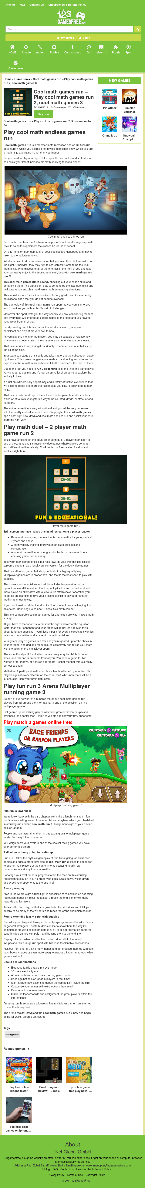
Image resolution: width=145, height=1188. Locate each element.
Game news (15, 68)
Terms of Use (75, 1175)
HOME (12, 52)
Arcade (26, 52)
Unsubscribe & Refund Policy (67, 4)
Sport (129, 52)
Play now (43, 114)
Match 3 (101, 52)
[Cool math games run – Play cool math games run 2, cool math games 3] (18, 102)
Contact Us (36, 4)
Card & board (72, 52)
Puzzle (115, 52)
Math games (12, 1034)
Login (85, 37)
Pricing (10, 4)
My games (66, 37)
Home (7, 79)
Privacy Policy (56, 1175)
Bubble (54, 52)
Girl (88, 52)
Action (40, 52)
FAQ (22, 4)
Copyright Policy (95, 1175)
